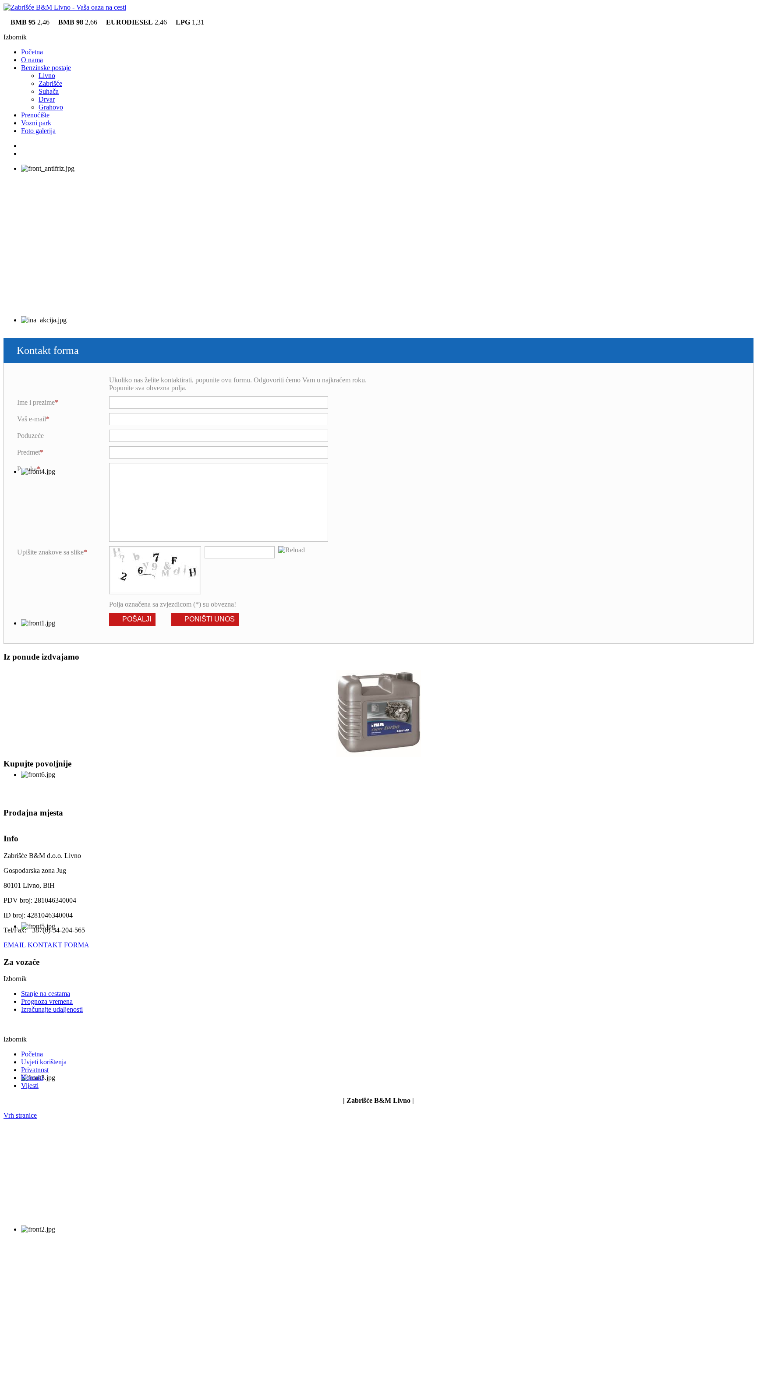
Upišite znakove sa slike (50, 552)
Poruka (27, 469)
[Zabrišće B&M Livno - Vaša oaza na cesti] (65, 7)
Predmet (28, 452)
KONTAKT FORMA (58, 945)
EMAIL (15, 945)
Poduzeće (30, 435)
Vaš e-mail (31, 419)
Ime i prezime (36, 402)
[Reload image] (291, 550)
